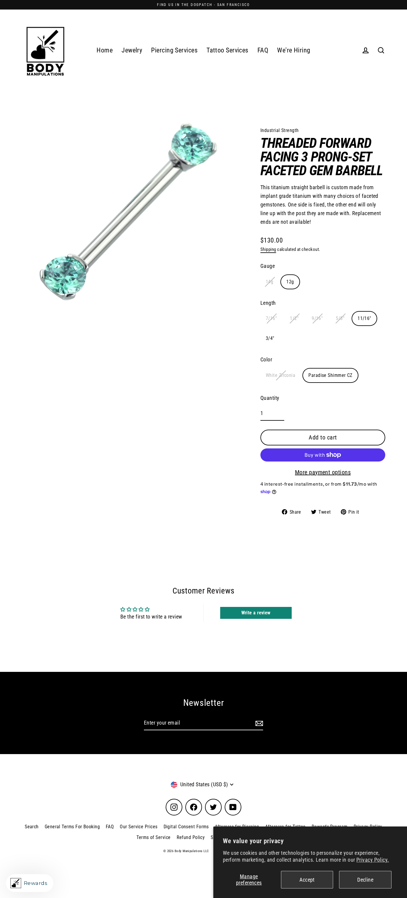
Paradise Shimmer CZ (330, 375)
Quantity (269, 398)
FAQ (262, 50)
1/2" (294, 318)
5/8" (340, 318)
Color (266, 359)
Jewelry (132, 50)
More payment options (323, 472)
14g (269, 282)
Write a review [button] (256, 613)
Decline (365, 880)
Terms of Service (153, 837)
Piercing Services (174, 50)
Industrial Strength (279, 130)
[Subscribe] (258, 723)
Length (268, 303)
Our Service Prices (138, 826)
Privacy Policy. (372, 860)
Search (32, 826)
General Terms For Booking (72, 826)
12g (290, 282)
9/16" (317, 318)
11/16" (364, 318)
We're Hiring (293, 50)
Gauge (267, 266)
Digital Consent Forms (186, 826)
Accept (307, 880)
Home (105, 50)
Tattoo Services (227, 50)
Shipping (268, 249)
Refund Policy (191, 837)
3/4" (270, 338)
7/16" (271, 318)
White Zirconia (280, 375)
